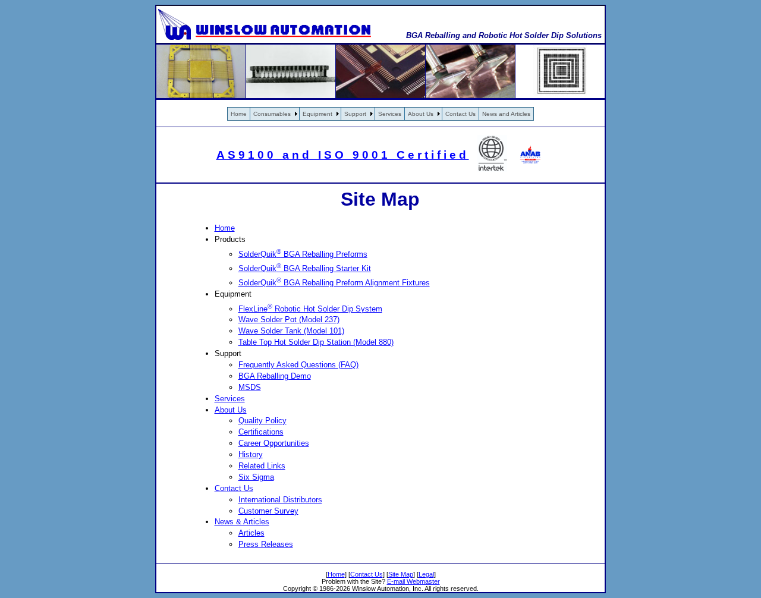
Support (355, 114)
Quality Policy (262, 420)
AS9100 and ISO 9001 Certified (342, 155)
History (250, 454)
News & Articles (242, 521)
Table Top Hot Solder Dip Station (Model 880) (316, 342)
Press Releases (265, 544)
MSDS (249, 387)
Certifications (261, 431)
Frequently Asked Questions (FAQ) (298, 364)
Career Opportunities (273, 443)
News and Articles (506, 114)
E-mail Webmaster (413, 581)
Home (239, 114)
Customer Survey (268, 510)
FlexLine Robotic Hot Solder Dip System (310, 308)
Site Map (400, 574)
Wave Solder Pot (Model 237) (288, 319)
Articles (251, 532)
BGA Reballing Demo (274, 376)
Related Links (261, 465)
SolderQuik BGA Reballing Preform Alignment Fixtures (334, 282)
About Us (420, 114)
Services (389, 114)
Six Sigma (256, 477)
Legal (426, 574)
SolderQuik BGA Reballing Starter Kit (304, 268)
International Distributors (280, 499)
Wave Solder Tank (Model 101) (291, 330)
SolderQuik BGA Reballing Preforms (302, 254)
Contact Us (460, 114)
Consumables (272, 114)
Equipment (317, 114)
